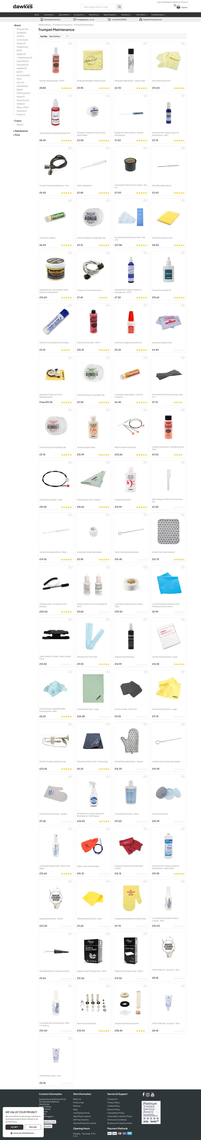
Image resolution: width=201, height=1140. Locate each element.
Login (159, 2)
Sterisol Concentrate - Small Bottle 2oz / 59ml (168, 448)
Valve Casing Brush (84, 185)
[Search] (119, 7)
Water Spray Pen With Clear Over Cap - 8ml (167, 500)
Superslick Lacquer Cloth (162, 342)
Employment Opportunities (119, 1123)
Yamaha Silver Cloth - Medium (89, 500)
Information (140, 15)
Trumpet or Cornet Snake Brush (89, 290)
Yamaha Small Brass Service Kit (127, 1023)
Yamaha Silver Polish (123, 500)
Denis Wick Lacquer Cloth (162, 238)
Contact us (184, 2)
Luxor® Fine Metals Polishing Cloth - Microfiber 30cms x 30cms (166, 605)
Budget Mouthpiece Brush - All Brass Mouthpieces (129, 134)
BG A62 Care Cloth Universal (163, 552)
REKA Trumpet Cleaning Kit (125, 447)
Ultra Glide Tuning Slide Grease (89, 552)
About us (176, 2)
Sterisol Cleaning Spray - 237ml (52, 81)
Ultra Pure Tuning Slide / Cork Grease (54, 342)
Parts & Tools (93, 15)
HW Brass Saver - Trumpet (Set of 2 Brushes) (53, 605)
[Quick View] (70, 44)
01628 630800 (45, 1126)
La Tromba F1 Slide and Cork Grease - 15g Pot (131, 186)
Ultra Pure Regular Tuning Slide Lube (91, 238)
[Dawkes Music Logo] (23, 10)
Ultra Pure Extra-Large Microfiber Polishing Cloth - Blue (52, 710)
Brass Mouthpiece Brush (161, 185)
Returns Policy (113, 1109)
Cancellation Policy (115, 1113)
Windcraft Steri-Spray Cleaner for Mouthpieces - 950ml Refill (165, 867)
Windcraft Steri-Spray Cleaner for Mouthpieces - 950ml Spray (90, 814)
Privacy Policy (113, 1102)
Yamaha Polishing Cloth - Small (89, 919)
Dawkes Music (44, 24)
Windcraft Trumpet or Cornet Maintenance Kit (51, 395)
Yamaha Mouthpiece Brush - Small (53, 552)
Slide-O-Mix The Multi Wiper (88, 866)
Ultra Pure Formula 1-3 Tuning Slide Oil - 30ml (92, 605)
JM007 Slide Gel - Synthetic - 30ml (166, 1023)
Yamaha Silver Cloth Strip (87, 657)
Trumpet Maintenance (84, 24)
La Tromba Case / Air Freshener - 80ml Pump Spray (54, 1024)
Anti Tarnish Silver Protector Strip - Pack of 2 (167, 395)
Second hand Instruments (84, 1123)
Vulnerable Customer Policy (119, 1116)
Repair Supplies (110, 15)
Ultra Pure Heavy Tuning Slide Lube (90, 395)
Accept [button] (14, 1127)
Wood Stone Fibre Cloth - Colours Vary (92, 761)
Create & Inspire (157, 15)
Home (36, 15)
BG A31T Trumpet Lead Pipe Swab (53, 761)
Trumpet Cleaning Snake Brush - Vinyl (54, 185)
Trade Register (167, 2)
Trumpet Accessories (62, 24)
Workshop (125, 15)
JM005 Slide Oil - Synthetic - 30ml (165, 970)
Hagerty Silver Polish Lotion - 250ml (129, 971)
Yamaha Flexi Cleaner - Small (51, 500)
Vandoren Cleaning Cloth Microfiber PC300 (129, 867)
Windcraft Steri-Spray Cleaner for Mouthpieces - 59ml (165, 134)
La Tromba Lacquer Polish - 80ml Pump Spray (55, 867)
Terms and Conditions (117, 1119)
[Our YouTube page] (153, 1095)
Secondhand (64, 15)
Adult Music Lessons (82, 1116)
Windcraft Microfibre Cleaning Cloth (91, 81)
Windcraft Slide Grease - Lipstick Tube (130, 81)
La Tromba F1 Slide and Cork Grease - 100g (129, 605)
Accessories (78, 15)
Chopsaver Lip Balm (47, 238)
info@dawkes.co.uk (47, 1122)
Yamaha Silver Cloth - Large (88, 709)
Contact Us (112, 1099)
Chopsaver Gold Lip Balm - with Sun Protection (129, 395)
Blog (75, 1109)
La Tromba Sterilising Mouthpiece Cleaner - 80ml (165, 919)
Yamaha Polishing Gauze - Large (164, 657)
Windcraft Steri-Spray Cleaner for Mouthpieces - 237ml (128, 291)
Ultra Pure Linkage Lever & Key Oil (128, 342)
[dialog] (23, 1122)
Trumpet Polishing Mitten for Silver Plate (130, 919)
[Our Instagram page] (148, 1095)
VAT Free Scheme (81, 1119)
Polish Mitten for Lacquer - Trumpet (53, 814)
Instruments (48, 15)
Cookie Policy (113, 1106)
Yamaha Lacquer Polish (86, 447)
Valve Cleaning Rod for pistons (127, 552)
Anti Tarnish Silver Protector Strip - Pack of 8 (130, 238)
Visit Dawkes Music (81, 1113)
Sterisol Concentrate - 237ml (88, 342)
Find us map (78, 1102)
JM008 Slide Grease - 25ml (50, 1076)
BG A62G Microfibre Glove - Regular (129, 761)
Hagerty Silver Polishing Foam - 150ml (92, 971)
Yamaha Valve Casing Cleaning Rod (166, 761)
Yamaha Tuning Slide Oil (161, 290)
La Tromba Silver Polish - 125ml (126, 814)
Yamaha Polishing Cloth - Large (164, 709)
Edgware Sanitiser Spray (124, 657)
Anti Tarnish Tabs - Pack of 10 (126, 709)
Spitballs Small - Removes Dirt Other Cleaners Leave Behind (54, 291)
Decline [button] (33, 1127)
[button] (23, 1133)
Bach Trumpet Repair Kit (86, 1023)
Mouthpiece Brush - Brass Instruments (54, 971)
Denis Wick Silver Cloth (161, 81)
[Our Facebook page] (144, 1095)
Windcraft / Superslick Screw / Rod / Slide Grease (91, 134)
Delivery (77, 1106)
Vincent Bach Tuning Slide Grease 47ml (55, 133)
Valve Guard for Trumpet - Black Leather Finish (55, 657)
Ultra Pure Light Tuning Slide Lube (53, 447)
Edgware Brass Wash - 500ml (51, 919)
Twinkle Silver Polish (160, 814)
